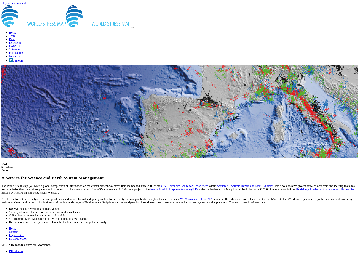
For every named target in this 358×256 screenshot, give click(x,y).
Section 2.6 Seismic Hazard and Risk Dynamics (245, 186)
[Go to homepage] (66, 26)
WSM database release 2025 (196, 199)
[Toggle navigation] (132, 27)
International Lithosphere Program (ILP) (174, 189)
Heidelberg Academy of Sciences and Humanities (325, 189)
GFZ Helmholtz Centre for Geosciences (184, 186)
